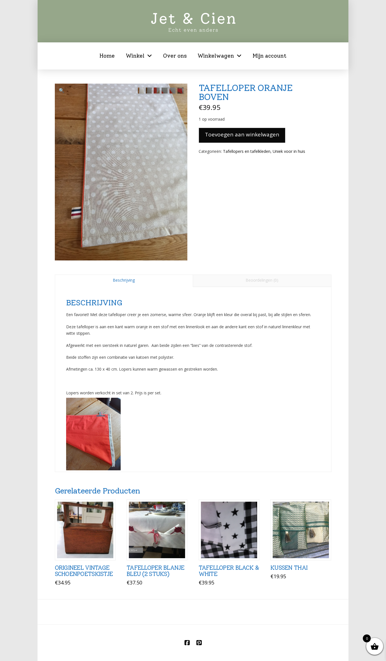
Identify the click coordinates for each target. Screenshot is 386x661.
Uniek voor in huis (289, 151)
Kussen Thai (288, 567)
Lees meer (85, 550)
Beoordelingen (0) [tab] (262, 280)
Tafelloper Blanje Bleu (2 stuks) (156, 570)
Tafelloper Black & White (229, 570)
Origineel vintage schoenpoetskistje (84, 570)
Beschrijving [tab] (124, 280)
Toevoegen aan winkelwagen (242, 134)
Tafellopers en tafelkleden (246, 151)
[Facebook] (187, 643)
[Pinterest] (198, 643)
